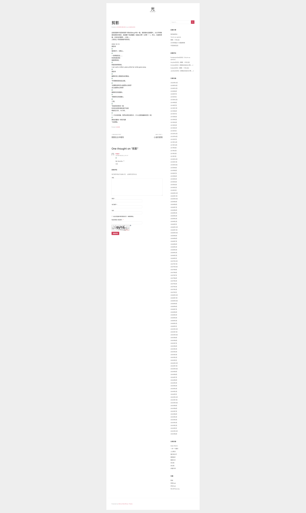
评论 (113, 177)
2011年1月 (173, 156)
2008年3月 (174, 252)
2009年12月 (174, 193)
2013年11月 (174, 108)
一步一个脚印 (174, 448)
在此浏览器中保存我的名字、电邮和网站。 (123, 216)
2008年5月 (174, 247)
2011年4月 (174, 150)
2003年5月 (174, 417)
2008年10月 (174, 233)
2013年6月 (174, 116)
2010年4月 (174, 182)
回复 (117, 164)
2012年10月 (174, 136)
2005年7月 (174, 343)
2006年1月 (174, 326)
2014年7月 (174, 105)
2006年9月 (174, 303)
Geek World (174, 446)
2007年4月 (174, 284)
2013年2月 (174, 128)
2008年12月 (174, 227)
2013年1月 (174, 131)
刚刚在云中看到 (118, 136)
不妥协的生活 (174, 45)
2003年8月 (174, 408)
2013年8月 (174, 111)
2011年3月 (174, 153)
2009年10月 (174, 199)
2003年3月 (174, 422)
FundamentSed (175, 57)
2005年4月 (174, 352)
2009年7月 (174, 207)
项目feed (173, 483)
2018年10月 (174, 85)
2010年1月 (174, 190)
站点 (113, 210)
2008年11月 (174, 230)
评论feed (173, 486)
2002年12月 (174, 431)
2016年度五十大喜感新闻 (178, 43)
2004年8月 (174, 374)
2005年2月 (174, 357)
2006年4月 (174, 318)
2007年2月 (174, 289)
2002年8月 (174, 434)
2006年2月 (174, 323)
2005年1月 (174, 360)
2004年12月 (174, 363)
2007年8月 (174, 272)
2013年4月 (174, 122)
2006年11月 (174, 298)
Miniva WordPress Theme (125, 503)
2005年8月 (174, 340)
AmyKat (173, 62)
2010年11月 (174, 162)
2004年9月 (174, 371)
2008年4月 (174, 250)
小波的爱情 (158, 136)
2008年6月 (174, 244)
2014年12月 (174, 99)
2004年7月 (174, 377)
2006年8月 (174, 306)
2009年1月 (174, 224)
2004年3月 (174, 388)
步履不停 (173, 468)
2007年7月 (174, 275)
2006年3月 (174, 320)
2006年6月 (174, 312)
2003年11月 (174, 400)
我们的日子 (174, 454)
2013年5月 (174, 119)
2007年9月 (174, 269)
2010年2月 (174, 187)
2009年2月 (174, 221)
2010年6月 (174, 176)
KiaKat (172, 68)
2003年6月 (174, 414)
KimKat (173, 65)
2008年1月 (174, 258)
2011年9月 (174, 148)
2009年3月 (174, 218)
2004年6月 (174, 380)
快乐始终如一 (174, 34)
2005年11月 (174, 332)
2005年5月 (174, 349)
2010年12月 (174, 159)
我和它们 (173, 460)
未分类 (118, 127)
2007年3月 (174, 286)
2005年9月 (174, 337)
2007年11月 (174, 264)
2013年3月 (174, 125)
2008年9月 (174, 235)
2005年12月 (174, 329)
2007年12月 (174, 261)
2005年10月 (174, 335)
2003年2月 (174, 425)
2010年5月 (174, 179)
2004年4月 (174, 386)
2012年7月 (174, 139)
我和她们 (173, 457)
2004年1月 (174, 394)
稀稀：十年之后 (175, 40)
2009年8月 (174, 204)
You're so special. (176, 37)
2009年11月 (174, 196)
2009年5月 (174, 213)
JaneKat (173, 71)
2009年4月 (174, 216)
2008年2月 (174, 255)
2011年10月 (174, 145)
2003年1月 (174, 428)
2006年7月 (174, 309)
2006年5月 (174, 315)
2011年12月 (174, 142)
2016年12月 (174, 88)
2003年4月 (174, 420)
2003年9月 (174, 405)
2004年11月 (174, 366)
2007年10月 (174, 267)
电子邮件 (114, 204)
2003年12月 (174, 397)
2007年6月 (174, 278)
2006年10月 (174, 301)
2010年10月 (174, 165)
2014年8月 (174, 102)
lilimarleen (131, 27)
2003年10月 (174, 403)
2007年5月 (174, 281)
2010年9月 (174, 167)
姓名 (113, 198)
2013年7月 (174, 114)
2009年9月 (174, 201)
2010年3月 (174, 184)
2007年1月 (174, 292)
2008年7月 (174, 241)
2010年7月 (174, 173)
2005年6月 (174, 346)
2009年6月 (174, 210)
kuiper (118, 153)
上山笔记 (173, 451)
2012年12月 (174, 133)
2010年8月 (174, 170)
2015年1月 (174, 97)
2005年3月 (174, 354)
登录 (172, 480)
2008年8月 (174, 238)
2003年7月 (174, 411)
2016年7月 (174, 94)
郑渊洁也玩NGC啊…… (186, 65)
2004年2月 (174, 391)
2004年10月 (174, 369)
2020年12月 (174, 82)
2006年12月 (174, 295)
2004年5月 (174, 383)
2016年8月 (174, 91)
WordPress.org (175, 489)
